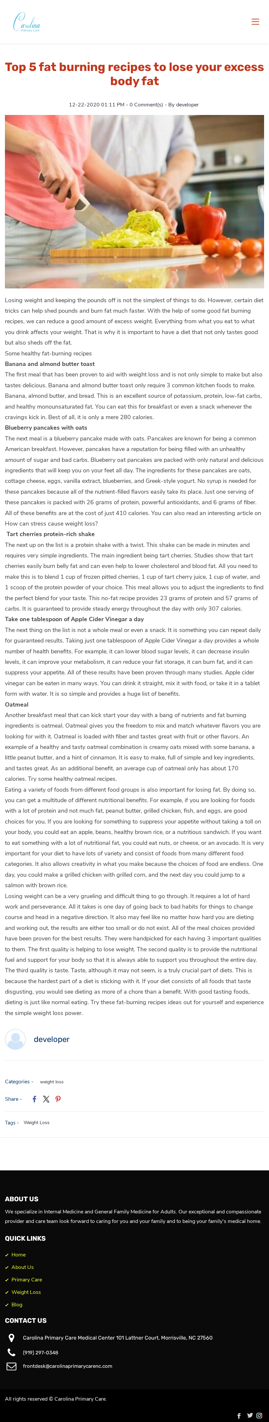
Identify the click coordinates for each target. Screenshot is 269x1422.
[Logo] (28, 22)
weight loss (52, 1082)
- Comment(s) (144, 104)
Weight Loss (37, 1122)
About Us (22, 1267)
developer (187, 104)
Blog (16, 1304)
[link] (134, 119)
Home (18, 1254)
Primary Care (26, 1279)
